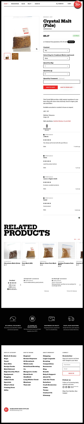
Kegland (26, 356)
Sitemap (46, 395)
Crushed (46, 47)
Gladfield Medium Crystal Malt (62, 121)
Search (60, 3)
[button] (21, 285)
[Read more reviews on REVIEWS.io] (12, 289)
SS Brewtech (28, 361)
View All (26, 385)
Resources (15, 3)
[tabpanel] (21, 34)
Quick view (12, 248)
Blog (23, 3)
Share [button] (44, 146)
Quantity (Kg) (48, 63)
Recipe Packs (9, 366)
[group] (61, 143)
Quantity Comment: (53, 78)
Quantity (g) (47, 70)
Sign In (37, 3)
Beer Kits (8, 364)
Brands (46, 372)
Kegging (7, 377)
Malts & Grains (10, 356)
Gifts (6, 390)
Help (29, 3)
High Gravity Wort (11, 372)
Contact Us (47, 393)
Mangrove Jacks (30, 372)
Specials (7, 382)
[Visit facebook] (63, 387)
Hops (6, 358)
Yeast (6, 361)
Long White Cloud (30, 379)
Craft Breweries (49, 385)
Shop (6, 3)
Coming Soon (9, 387)
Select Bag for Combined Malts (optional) (58, 55)
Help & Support (49, 374)
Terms (45, 390)
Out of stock (66, 252)
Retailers (47, 382)
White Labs (28, 364)
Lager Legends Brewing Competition (49, 361)
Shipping (46, 356)
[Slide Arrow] (75, 239)
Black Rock (28, 374)
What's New (9, 385)
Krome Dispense (30, 358)
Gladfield (27, 377)
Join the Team (49, 379)
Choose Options (12, 252)
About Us (46, 377)
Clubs (45, 387)
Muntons (27, 382)
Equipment (8, 374)
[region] (50, 284)
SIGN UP (71, 373)
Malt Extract (9, 369)
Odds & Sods (9, 379)
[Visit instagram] (66, 387)
